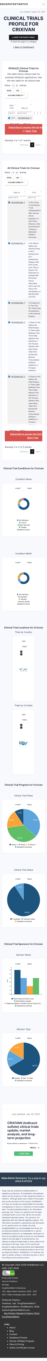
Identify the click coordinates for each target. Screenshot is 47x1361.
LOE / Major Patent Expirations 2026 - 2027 (19, 1291)
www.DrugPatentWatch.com (16, 1310)
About (12, 1327)
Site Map (5, 1285)
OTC (13, 118)
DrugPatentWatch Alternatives (14, 1288)
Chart (18, 488)
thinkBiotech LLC (35, 1264)
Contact (13, 1334)
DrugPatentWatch (14, 4)
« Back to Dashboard (23, 47)
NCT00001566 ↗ (18, 203)
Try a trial (33, 1178)
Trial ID (24, 108)
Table (29, 488)
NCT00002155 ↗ (18, 243)
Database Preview (18, 1337)
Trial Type (11, 107)
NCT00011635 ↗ (24, 118)
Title (34, 193)
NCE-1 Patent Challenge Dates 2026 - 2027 (19, 1295)
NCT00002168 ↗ (18, 303)
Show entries (15, 85)
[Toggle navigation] (43, 4)
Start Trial (31, 131)
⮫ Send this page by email (23, 37)
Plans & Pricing (16, 1344)
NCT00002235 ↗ (18, 322)
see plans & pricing (30, 1179)
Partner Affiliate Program (21, 1341)
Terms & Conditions (9, 1281)
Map (24, 641)
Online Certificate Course (21, 1347)
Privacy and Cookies (10, 1278)
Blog (11, 1331)
